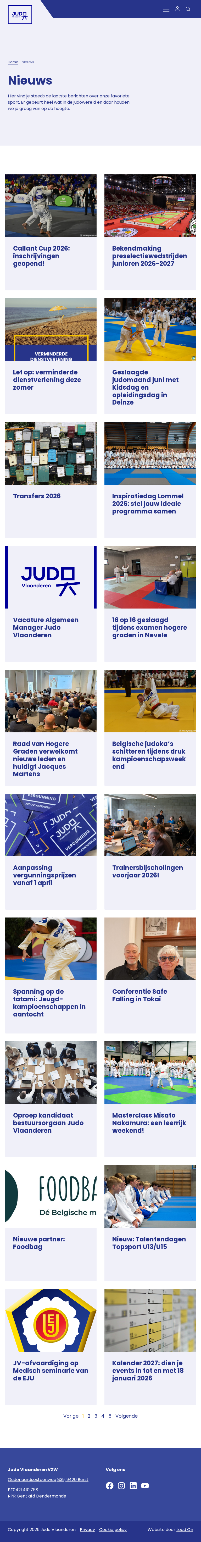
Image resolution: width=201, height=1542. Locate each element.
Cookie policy (113, 1530)
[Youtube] (145, 1486)
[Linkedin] (133, 1486)
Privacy (87, 1530)
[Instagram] (121, 1486)
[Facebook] (110, 1486)
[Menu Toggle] (166, 9)
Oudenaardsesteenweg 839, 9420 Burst (48, 1480)
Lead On (184, 1530)
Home (13, 61)
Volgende (126, 1416)
